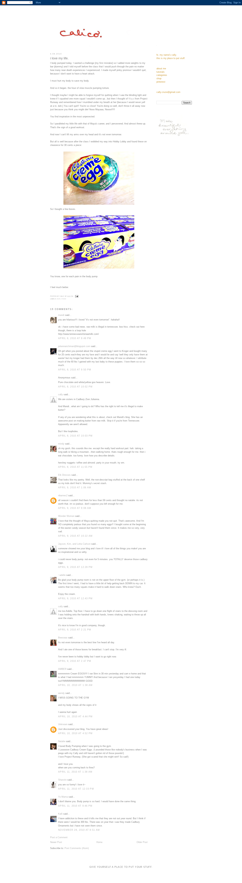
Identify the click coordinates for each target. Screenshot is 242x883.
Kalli (60, 814)
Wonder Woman (66, 516)
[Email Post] (76, 296)
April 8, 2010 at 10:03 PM (75, 436)
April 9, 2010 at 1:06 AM (74, 487)
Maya (131, 98)
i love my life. (59, 58)
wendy (61, 693)
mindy (61, 444)
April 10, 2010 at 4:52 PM (75, 733)
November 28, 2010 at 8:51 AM (79, 830)
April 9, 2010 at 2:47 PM (74, 661)
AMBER (62, 669)
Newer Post (56, 842)
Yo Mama (63, 797)
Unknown (62, 724)
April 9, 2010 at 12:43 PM (75, 598)
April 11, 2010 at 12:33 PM (76, 789)
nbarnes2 (62, 495)
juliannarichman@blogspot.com (74, 346)
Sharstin (62, 780)
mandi (61, 315)
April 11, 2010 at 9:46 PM (75, 806)
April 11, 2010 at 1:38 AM (75, 772)
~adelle (62, 575)
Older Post (142, 842)
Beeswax (62, 637)
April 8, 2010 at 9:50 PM (74, 369)
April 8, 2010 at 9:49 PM (74, 338)
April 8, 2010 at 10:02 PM (75, 386)
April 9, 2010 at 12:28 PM (75, 567)
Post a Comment (58, 837)
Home (99, 842)
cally (60, 394)
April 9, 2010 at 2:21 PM (74, 629)
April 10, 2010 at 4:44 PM (75, 716)
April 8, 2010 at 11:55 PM (75, 467)
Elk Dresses (64, 475)
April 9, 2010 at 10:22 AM (75, 536)
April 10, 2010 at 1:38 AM (75, 685)
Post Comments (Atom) (76, 848)
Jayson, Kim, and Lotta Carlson (74, 544)
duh (58, 299)
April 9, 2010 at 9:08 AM (74, 508)
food (63, 299)
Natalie (61, 741)
